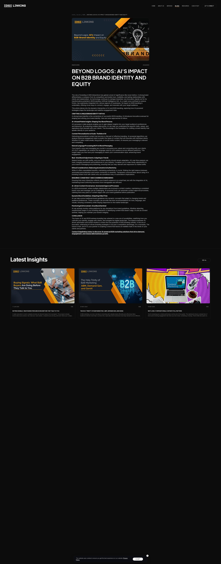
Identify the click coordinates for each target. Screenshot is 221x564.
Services (169, 6)
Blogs (177, 6)
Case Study (195, 6)
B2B (84, 14)
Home (153, 6)
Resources (185, 6)
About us (161, 6)
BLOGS (79, 14)
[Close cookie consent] (147, 556)
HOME (73, 14)
